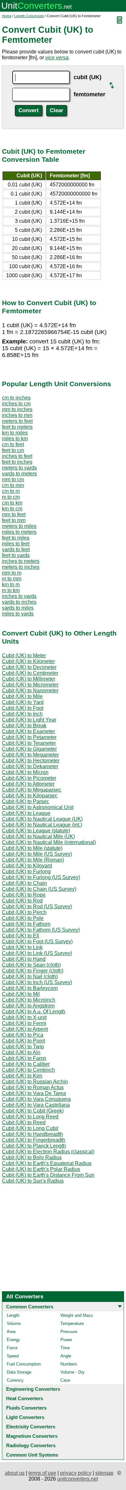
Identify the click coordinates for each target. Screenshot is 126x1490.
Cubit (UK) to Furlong (26, 871)
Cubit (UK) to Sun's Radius (33, 1181)
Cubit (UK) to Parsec (25, 801)
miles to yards (18, 613)
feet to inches (17, 462)
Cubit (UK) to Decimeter (29, 667)
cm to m (11, 491)
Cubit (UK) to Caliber (26, 1064)
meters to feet (17, 421)
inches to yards (19, 596)
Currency (15, 1380)
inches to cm (16, 403)
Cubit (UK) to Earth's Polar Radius (41, 1169)
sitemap (104, 1473)
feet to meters (17, 427)
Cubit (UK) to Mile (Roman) (33, 860)
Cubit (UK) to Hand (24, 959)
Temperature (72, 1323)
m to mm (11, 578)
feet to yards (16, 555)
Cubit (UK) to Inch (22, 714)
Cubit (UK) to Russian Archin (35, 1081)
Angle (65, 1355)
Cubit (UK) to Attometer (28, 784)
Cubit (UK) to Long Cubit (30, 1128)
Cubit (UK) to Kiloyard (27, 865)
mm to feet (14, 514)
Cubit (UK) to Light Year (29, 719)
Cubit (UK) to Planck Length (34, 1146)
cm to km (12, 503)
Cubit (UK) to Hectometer (30, 760)
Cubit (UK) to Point (23, 1040)
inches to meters (20, 561)
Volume (14, 1323)
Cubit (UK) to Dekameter (30, 766)
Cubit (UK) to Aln (21, 1052)
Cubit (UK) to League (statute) (36, 830)
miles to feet (15, 543)
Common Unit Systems (32, 1455)
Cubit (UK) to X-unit (24, 1017)
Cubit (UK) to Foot (22, 708)
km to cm (12, 508)
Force (12, 1347)
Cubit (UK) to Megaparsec (31, 790)
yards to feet (16, 549)
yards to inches (19, 602)
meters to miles (19, 526)
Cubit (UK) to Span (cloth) (31, 965)
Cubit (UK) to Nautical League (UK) (42, 819)
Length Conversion (29, 16)
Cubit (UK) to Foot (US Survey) (37, 941)
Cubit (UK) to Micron (25, 772)
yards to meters (19, 473)
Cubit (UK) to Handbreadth (32, 1134)
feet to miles (15, 538)
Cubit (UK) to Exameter (28, 731)
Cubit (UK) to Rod (22, 900)
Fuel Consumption (24, 1364)
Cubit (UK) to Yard (23, 702)
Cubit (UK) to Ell (20, 935)
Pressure (68, 1331)
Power (66, 1339)
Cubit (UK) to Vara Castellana (36, 1105)
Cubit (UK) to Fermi (24, 1023)
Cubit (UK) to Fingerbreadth (33, 1140)
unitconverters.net (77, 1479)
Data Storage (19, 1372)
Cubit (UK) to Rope (24, 895)
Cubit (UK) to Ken (22, 1076)
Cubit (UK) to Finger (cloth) (32, 970)
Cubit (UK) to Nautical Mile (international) (49, 842)
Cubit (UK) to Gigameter (29, 749)
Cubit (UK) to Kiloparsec (30, 795)
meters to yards (19, 468)
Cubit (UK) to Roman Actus (33, 1087)
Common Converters (29, 1306)
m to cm (11, 497)
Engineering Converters (33, 1389)
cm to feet (13, 444)
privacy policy (75, 1473)
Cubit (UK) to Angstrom (28, 1005)
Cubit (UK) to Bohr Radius (32, 1157)
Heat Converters (24, 1398)
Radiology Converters (31, 1445)
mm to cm (13, 479)
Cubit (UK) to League (26, 813)
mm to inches (17, 409)
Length (13, 1315)
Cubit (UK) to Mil (21, 994)
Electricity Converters (30, 1426)
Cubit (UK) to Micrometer (30, 684)
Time (65, 1347)
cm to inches (16, 397)
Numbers (68, 1364)
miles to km (15, 438)
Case (65, 1380)
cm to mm (13, 485)
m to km (11, 590)
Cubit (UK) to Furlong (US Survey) (41, 877)
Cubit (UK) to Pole (23, 918)
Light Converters (25, 1417)
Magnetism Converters (32, 1436)
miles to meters (19, 532)
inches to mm (17, 415)
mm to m (11, 573)
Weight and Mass (76, 1315)
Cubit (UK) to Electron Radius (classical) (48, 1151)
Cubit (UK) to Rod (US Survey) (37, 906)
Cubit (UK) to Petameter (29, 737)
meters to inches (20, 567)
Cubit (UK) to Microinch (28, 1000)
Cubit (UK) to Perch (24, 912)
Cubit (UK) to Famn (24, 1058)
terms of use (42, 1473)
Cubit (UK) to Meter (24, 655)
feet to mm (14, 520)
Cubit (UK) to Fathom (26, 924)
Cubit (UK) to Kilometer (28, 661)
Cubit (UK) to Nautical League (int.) (42, 825)
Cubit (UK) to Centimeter (30, 673)
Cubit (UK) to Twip (23, 1046)
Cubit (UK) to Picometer (29, 778)
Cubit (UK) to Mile (22, 696)
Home (6, 16)
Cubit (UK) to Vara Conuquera (36, 1099)
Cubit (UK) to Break (24, 725)
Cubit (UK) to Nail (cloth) (30, 976)
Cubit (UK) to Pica (22, 1035)
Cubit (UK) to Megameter (30, 754)
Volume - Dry (72, 1372)
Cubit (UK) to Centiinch (28, 1070)
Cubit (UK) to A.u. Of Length (33, 1011)
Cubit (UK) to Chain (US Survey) (39, 889)
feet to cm (13, 450)
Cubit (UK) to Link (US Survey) (37, 953)
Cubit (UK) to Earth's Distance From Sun (48, 1175)
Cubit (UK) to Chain (24, 883)
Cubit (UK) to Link (22, 947)
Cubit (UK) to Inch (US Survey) (37, 982)
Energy (13, 1339)
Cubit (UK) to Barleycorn (30, 988)
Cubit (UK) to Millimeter (28, 679)
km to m (11, 584)
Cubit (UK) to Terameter (29, 743)
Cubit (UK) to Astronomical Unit (37, 807)
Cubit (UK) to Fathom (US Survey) (41, 930)
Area (11, 1331)
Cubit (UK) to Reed (24, 1122)
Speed (13, 1355)
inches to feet (17, 456)
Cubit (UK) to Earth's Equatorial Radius (46, 1163)
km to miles (15, 432)
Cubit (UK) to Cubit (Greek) (33, 1111)
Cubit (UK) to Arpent (25, 1029)
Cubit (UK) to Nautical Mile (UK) (38, 836)
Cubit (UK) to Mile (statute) (32, 848)
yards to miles (18, 608)
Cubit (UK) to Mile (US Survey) (37, 854)
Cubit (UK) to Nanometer (30, 690)
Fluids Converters (26, 1408)
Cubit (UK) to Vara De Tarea (34, 1093)
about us (15, 1473)
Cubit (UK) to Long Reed (30, 1116)
